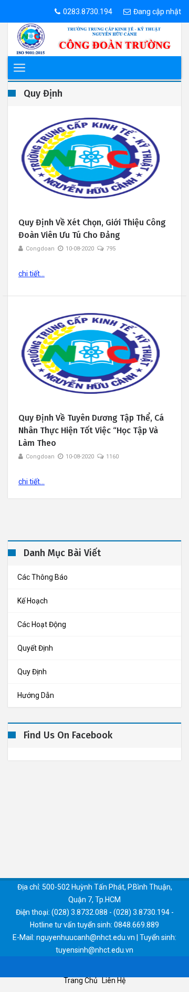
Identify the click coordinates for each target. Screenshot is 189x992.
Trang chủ (81, 980)
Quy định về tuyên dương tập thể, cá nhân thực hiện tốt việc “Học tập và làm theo (91, 430)
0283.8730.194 (87, 11)
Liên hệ (113, 980)
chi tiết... (31, 273)
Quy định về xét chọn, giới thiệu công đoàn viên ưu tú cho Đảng (92, 228)
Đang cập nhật (157, 11)
